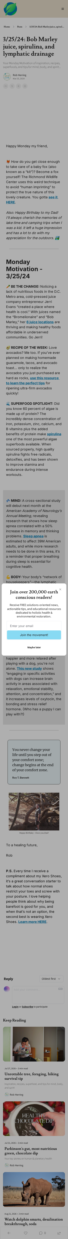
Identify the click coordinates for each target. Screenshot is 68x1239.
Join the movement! (34, 635)
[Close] (60, 589)
